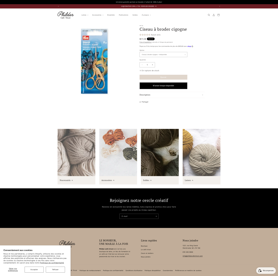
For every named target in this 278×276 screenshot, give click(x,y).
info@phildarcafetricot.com (193, 256)
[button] (84, 15)
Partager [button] (145, 102)
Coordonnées (168, 270)
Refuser (55, 269)
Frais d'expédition (146, 42)
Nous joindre (145, 257)
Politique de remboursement (90, 270)
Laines (188, 180)
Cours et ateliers (147, 253)
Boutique (144, 246)
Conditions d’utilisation (134, 270)
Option (142, 50)
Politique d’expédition (153, 270)
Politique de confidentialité (52, 263)
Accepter (34, 269)
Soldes (146, 180)
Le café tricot (146, 250)
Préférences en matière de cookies (188, 270)
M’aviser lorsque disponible (163, 86)
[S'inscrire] (156, 216)
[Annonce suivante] (219, 6)
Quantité (143, 60)
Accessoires (106, 180)
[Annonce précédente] (58, 6)
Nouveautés (65, 180)
